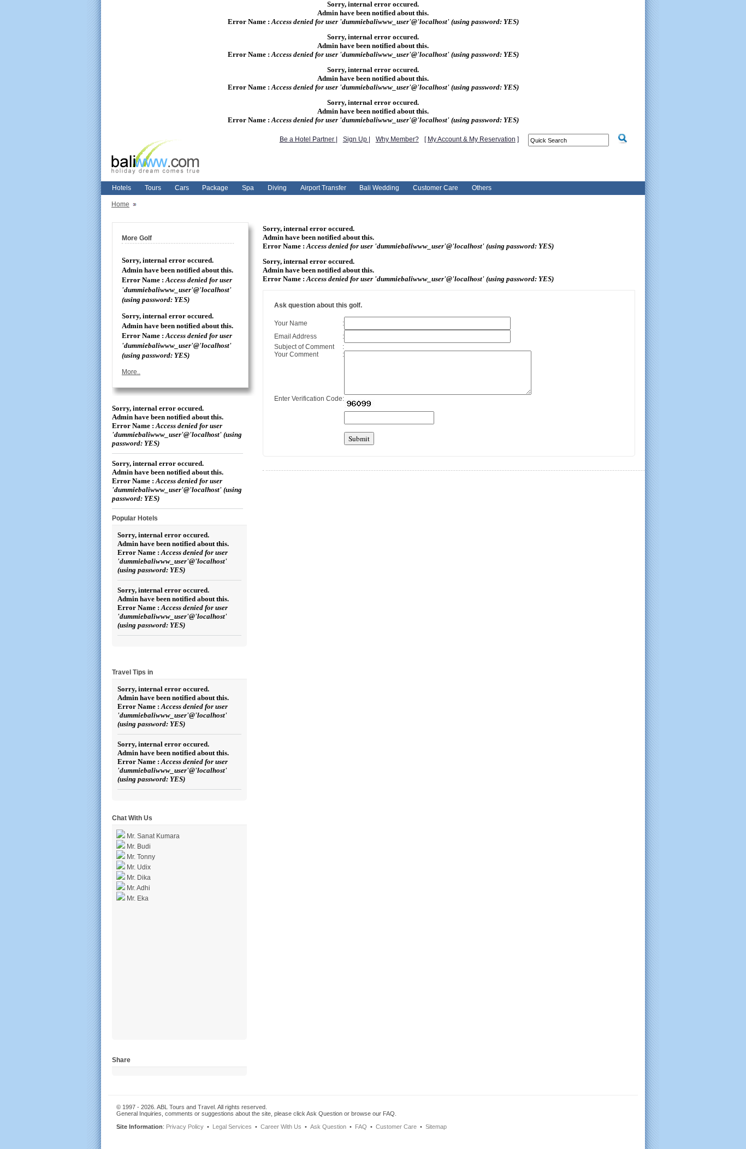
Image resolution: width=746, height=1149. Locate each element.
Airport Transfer (323, 188)
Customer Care (435, 188)
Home (120, 204)
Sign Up (356, 139)
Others (482, 188)
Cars (182, 188)
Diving (277, 188)
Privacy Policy (185, 1126)
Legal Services (232, 1126)
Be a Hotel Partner (308, 139)
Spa (248, 188)
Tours (153, 188)
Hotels (121, 188)
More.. (131, 372)
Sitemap (436, 1126)
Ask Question (328, 1126)
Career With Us (280, 1126)
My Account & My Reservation (472, 139)
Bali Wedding (379, 188)
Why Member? (397, 139)
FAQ (361, 1126)
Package (215, 188)
